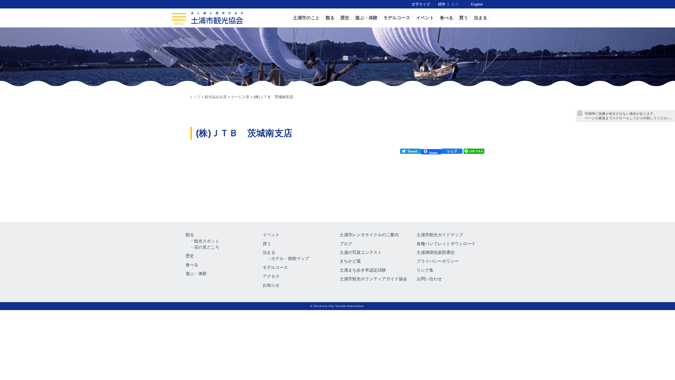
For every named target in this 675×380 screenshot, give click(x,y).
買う (463, 17)
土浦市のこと (306, 17)
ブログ (346, 243)
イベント (425, 17)
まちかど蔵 (350, 261)
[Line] (473, 152)
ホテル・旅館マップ (290, 258)
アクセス (271, 276)
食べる (446, 17)
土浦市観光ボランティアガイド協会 (373, 279)
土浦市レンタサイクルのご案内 (369, 234)
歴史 (344, 17)
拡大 (455, 4)
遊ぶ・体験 (366, 17)
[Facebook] (451, 152)
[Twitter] (410, 152)
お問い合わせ (429, 279)
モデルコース (396, 17)
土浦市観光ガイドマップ (440, 234)
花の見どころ (206, 247)
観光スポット (206, 241)
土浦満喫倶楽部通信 (436, 252)
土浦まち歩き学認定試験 (363, 270)
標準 (441, 4)
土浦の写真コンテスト (361, 252)
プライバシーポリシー (438, 261)
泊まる (480, 17)
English (477, 4)
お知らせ (271, 285)
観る (330, 17)
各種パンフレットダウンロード (446, 243)
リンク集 (425, 270)
